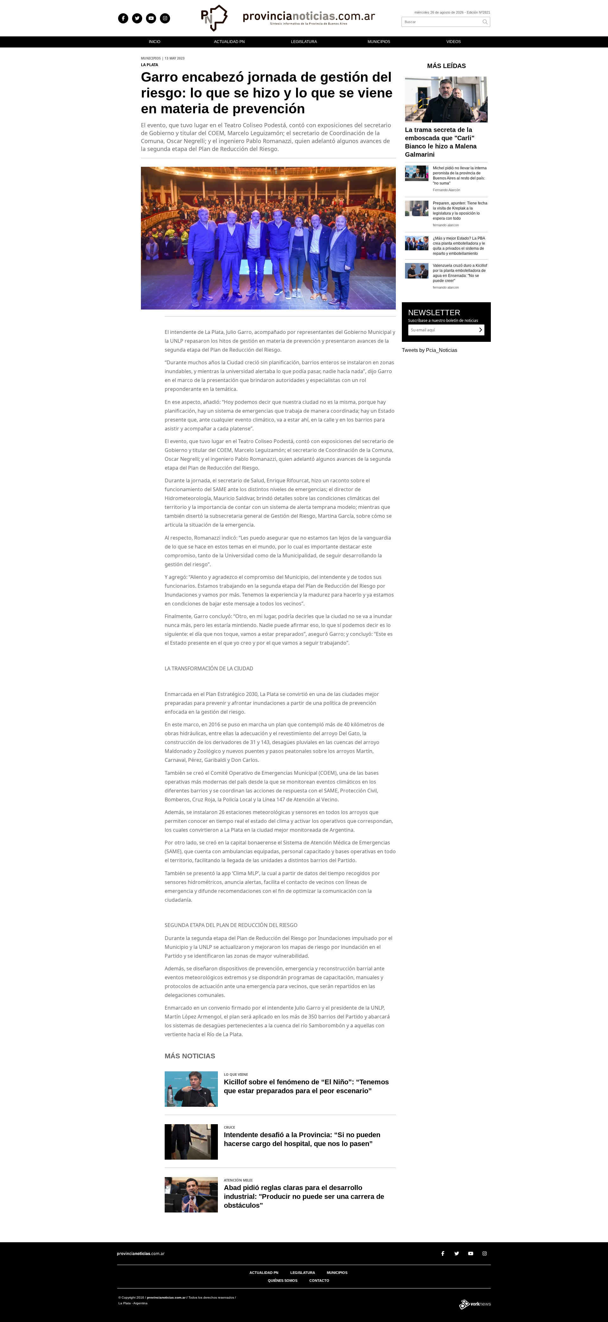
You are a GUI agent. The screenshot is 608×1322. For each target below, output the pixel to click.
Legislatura (304, 42)
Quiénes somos (282, 1280)
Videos (453, 42)
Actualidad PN (229, 42)
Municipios (379, 42)
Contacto (319, 1280)
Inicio (154, 42)
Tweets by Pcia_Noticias (429, 350)
